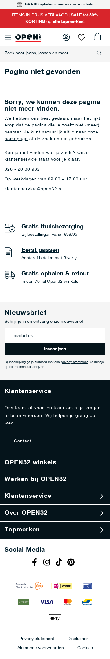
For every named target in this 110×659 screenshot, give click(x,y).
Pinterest (71, 562)
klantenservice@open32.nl (34, 189)
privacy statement (74, 362)
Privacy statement (36, 639)
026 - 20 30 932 (22, 169)
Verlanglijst (81, 37)
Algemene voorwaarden (40, 648)
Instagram (47, 562)
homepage (16, 139)
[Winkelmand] (97, 37)
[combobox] (55, 53)
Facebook (35, 562)
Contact (22, 441)
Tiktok (59, 562)
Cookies (85, 648)
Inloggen (66, 37)
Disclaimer (78, 639)
